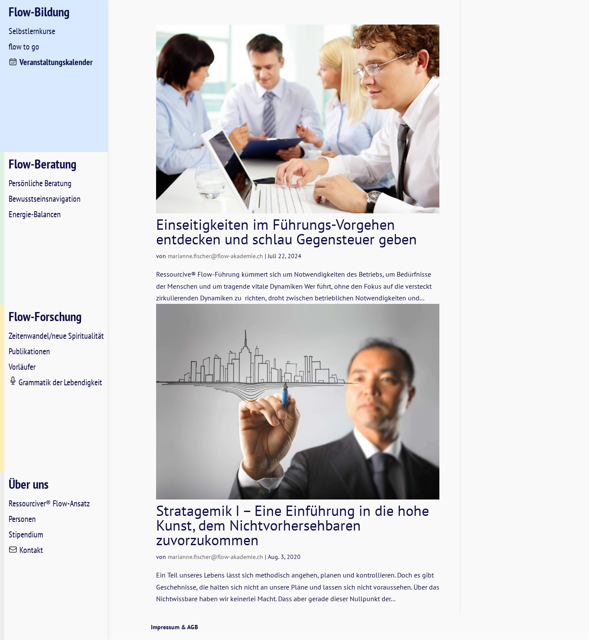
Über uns (29, 483)
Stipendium (26, 534)
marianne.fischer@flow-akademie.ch (215, 256)
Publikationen (29, 351)
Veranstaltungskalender (56, 62)
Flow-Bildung (39, 11)
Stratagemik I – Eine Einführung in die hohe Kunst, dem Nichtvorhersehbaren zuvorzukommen (292, 525)
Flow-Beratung (42, 163)
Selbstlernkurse (32, 31)
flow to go (24, 46)
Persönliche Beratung (40, 183)
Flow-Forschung (45, 316)
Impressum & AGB (174, 627)
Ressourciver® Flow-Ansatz (49, 503)
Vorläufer (22, 366)
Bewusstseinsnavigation (45, 198)
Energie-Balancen (35, 214)
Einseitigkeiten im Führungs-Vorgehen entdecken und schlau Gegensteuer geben (286, 231)
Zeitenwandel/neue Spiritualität (56, 335)
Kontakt (31, 550)
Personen (22, 518)
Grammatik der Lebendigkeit (60, 382)
